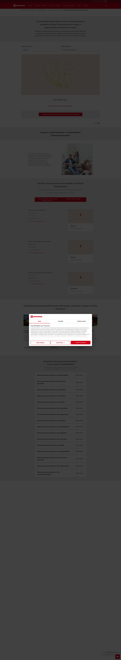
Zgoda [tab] (39, 321)
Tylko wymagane (40, 342)
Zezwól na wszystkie (81, 342)
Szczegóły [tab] (60, 321)
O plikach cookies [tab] (81, 321)
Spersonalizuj (59, 342)
